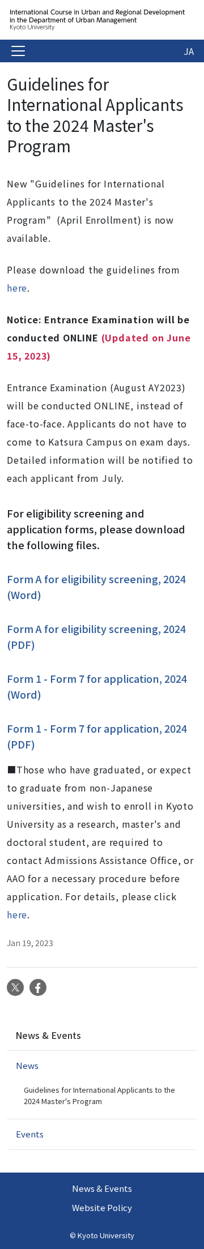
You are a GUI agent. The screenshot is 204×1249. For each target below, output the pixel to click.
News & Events (48, 1035)
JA (189, 50)
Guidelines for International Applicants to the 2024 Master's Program (99, 1095)
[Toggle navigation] (18, 51)
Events (30, 1134)
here (17, 287)
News (27, 1065)
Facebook (37, 987)
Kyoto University (106, 1235)
